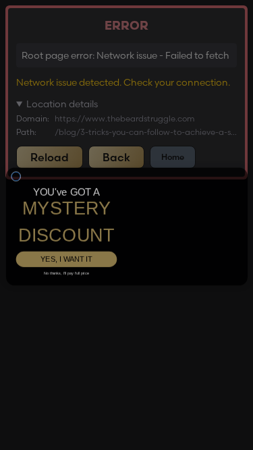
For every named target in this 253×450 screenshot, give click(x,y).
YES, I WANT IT (66, 248)
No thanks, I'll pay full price (66, 262)
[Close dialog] (15, 184)
